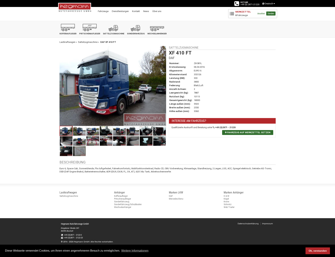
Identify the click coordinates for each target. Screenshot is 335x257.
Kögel (226, 199)
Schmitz (228, 204)
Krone (226, 201)
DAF (171, 196)
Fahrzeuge (103, 11)
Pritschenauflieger (122, 199)
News (146, 11)
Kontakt (136, 11)
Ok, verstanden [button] (318, 250)
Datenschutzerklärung (248, 224)
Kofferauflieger (121, 196)
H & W (226, 196)
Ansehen (261, 13)
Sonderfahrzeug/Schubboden (128, 204)
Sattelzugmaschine (68, 196)
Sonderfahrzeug (121, 201)
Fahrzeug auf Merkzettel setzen (248, 132)
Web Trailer (229, 207)
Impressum (267, 224)
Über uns (156, 11)
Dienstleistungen (120, 11)
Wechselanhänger (122, 207)
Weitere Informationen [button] (134, 250)
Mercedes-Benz (176, 199)
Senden (271, 13)
